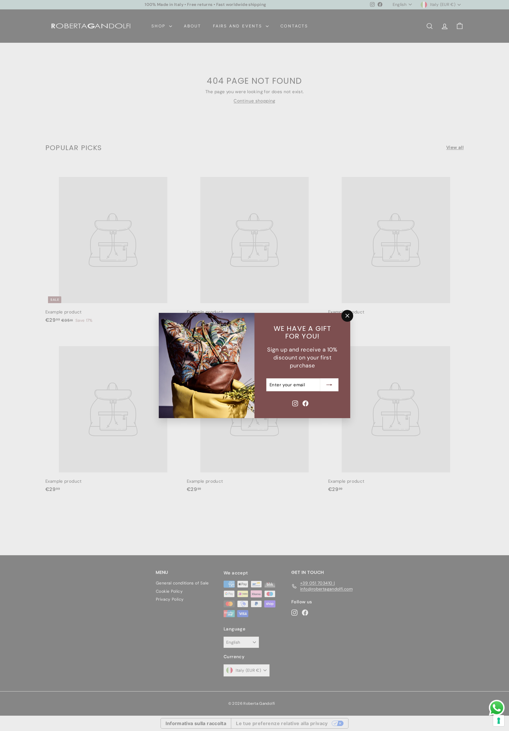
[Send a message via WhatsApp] (496, 708)
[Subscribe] (329, 384)
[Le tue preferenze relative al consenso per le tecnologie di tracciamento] (498, 720)
